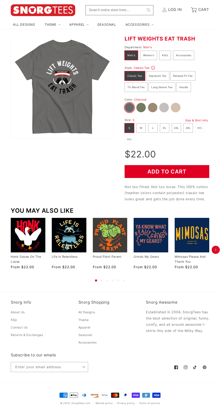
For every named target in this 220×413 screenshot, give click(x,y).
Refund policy (104, 403)
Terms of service (149, 403)
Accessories (183, 55)
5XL (130, 139)
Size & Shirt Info (196, 120)
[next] (215, 250)
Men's (131, 55)
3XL (188, 128)
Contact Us (19, 327)
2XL (176, 128)
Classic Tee (134, 75)
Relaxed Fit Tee (183, 75)
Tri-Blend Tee (136, 87)
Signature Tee (158, 75)
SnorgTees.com (80, 403)
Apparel (84, 327)
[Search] (148, 10)
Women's (148, 55)
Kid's (165, 55)
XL (164, 128)
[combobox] (119, 10)
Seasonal (85, 335)
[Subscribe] (83, 367)
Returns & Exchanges (27, 335)
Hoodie (183, 87)
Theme (83, 320)
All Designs (86, 312)
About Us (18, 312)
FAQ (14, 320)
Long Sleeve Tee (162, 87)
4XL (201, 128)
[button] (52, 24)
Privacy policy (126, 403)
